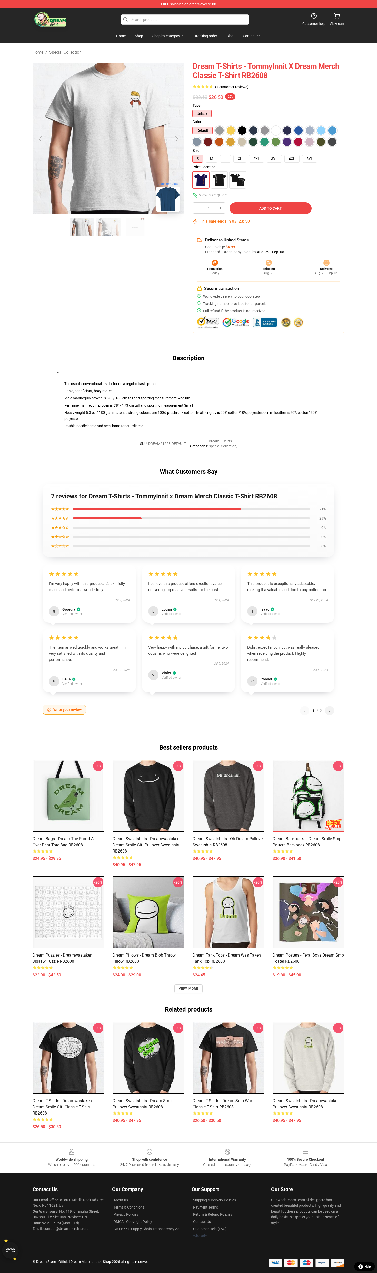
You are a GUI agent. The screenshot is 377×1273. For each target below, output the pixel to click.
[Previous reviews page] (304, 710)
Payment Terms (205, 1207)
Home (38, 52)
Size (196, 150)
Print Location (204, 167)
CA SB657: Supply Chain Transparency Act (147, 1229)
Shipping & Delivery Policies (214, 1200)
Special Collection (65, 52)
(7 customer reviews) (232, 87)
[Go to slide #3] (135, 227)
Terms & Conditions (129, 1207)
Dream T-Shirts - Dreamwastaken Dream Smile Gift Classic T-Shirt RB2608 (62, 1107)
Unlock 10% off (10, 1250)
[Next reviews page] (329, 710)
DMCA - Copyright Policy (133, 1222)
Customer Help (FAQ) (210, 1229)
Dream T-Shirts (220, 441)
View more (189, 988)
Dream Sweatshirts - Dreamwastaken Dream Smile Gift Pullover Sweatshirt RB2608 (146, 845)
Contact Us (202, 1222)
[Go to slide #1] (82, 227)
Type (197, 105)
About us (121, 1200)
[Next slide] (176, 138)
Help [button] (368, 1266)
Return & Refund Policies (212, 1214)
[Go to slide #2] (108, 227)
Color (197, 122)
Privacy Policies (126, 1214)
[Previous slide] (40, 138)
